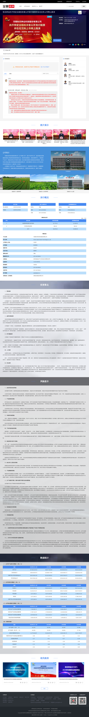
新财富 (59, 698)
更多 (44, 688)
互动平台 (78, 1)
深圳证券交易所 (40, 697)
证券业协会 (56, 697)
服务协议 (16, 697)
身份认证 (21, 697)
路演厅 (40, 6)
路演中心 (34, 6)
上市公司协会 (33, 698)
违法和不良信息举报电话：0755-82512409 (40, 702)
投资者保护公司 (48, 698)
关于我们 (5, 697)
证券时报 (32, 700)
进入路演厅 (58, 40)
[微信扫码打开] (78, 45)
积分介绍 (27, 697)
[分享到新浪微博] (76, 45)
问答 (10, 73)
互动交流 (7, 58)
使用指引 (10, 697)
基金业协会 (40, 698)
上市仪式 (34, 10)
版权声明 (10, 702)
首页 (20, 6)
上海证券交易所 (49, 697)
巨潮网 (37, 700)
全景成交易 (27, 6)
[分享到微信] (20, 682)
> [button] (85, 134)
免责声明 (5, 702)
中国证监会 (33, 697)
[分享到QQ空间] (73, 45)
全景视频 (43, 700)
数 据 (4, 4)
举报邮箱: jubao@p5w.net (56, 702)
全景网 (54, 698)
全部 (5, 73)
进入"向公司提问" (45, 66)
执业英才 (4, 1)
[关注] (26, 682)
